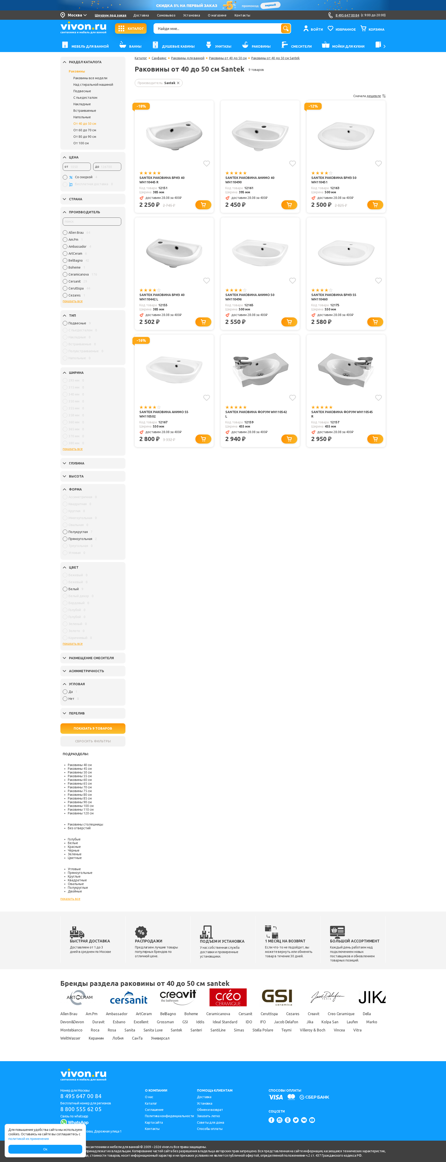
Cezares (292, 1014)
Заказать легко (208, 1116)
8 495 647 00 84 (81, 1096)
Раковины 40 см (80, 765)
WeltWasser (70, 1038)
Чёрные (73, 850)
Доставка (141, 15)
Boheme (191, 1014)
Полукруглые (78, 887)
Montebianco (71, 1030)
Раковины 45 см (80, 768)
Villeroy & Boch (312, 1030)
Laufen (352, 1022)
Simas (239, 1030)
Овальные (76, 884)
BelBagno (168, 1014)
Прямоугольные (80, 873)
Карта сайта (154, 1122)
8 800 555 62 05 (81, 1109)
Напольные (82, 117)
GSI (185, 1022)
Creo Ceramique (341, 1014)
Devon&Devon (72, 1022)
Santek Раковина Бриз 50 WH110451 (333, 180)
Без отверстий (79, 828)
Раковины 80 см (80, 795)
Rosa (112, 1030)
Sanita (130, 1030)
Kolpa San (329, 1022)
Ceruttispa (269, 1014)
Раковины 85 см (80, 798)
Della (367, 1014)
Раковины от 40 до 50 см (228, 58)
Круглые (74, 876)
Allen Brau (68, 1014)
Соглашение (154, 1110)
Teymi (286, 1030)
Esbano (119, 1022)
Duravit (98, 1022)
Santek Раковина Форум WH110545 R (342, 414)
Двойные (75, 891)
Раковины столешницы (85, 824)
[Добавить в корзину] (203, 204)
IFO (263, 1022)
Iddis (200, 1022)
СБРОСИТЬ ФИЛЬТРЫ (93, 741)
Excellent (141, 1022)
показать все (73, 301)
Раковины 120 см (81, 813)
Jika (310, 1022)
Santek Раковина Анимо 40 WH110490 (249, 180)
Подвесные (82, 91)
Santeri (196, 1030)
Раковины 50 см (80, 772)
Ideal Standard (225, 1022)
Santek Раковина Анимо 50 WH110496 (249, 297)
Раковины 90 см (80, 802)
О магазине (217, 15)
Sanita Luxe (153, 1030)
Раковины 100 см (81, 806)
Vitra (357, 1030)
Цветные (75, 858)
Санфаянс (159, 58)
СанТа (137, 1038)
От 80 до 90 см (84, 136)
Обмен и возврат (210, 1110)
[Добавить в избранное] (206, 164)
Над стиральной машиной (93, 84)
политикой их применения (28, 1139)
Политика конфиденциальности (169, 1116)
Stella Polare (263, 1030)
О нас (149, 1097)
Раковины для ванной (187, 58)
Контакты (242, 15)
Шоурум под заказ (110, 15)
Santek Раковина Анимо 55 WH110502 (163, 414)
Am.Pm (92, 1014)
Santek (176, 1030)
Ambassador (117, 1014)
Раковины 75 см (80, 791)
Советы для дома (210, 1122)
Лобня (118, 1038)
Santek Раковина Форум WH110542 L (256, 414)
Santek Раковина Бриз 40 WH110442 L (161, 297)
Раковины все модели (90, 78)
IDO (249, 1022)
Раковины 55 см (80, 776)
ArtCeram (144, 1014)
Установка (191, 15)
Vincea (339, 1030)
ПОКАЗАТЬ (93, 728)
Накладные (82, 104)
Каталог (141, 58)
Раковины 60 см (80, 780)
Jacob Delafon (286, 1022)
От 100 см (81, 143)
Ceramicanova (218, 1014)
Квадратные (77, 880)
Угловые (74, 869)
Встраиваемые (84, 110)
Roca (95, 1030)
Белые (73, 843)
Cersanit (245, 1014)
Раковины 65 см (80, 783)
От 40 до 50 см (84, 123)
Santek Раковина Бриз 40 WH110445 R (161, 180)
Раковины (77, 71)
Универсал (160, 1038)
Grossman (165, 1022)
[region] (92, 265)
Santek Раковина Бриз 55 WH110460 (333, 297)
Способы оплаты (210, 1129)
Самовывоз (166, 15)
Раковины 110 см (81, 809)
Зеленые (75, 854)
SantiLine (218, 1030)
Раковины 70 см (80, 787)
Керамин (96, 1038)
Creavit (313, 1014)
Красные (74, 847)
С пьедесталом (85, 97)
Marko (371, 1022)
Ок (45, 1149)
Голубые (74, 839)
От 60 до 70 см (84, 130)
